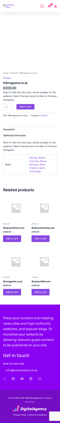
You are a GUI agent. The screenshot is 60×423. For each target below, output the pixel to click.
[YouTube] (21, 378)
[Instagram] (39, 378)
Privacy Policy (19, 415)
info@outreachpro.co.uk (21, 370)
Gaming (33, 157)
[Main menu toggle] (42, 6)
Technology (35, 171)
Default (14, 73)
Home (6, 73)
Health (41, 157)
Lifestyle (34, 161)
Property (33, 168)
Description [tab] (9, 129)
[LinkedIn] (30, 378)
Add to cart (25, 106)
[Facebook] (13, 378)
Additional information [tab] (14, 135)
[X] (4, 378)
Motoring (33, 164)
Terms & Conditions (38, 415)
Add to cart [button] (12, 238)
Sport (42, 168)
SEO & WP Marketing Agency (28, 398)
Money (43, 161)
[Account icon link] (55, 6)
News (42, 164)
